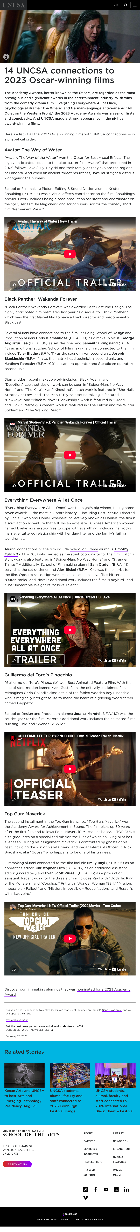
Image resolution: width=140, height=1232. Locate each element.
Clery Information (92, 1219)
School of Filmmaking (22, 189)
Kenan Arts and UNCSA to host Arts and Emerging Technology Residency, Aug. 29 (24, 1098)
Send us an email (112, 1010)
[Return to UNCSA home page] (13, 5)
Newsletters (92, 1162)
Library (118, 1133)
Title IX (75, 1219)
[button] (116, 5)
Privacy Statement (47, 1219)
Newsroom (121, 1141)
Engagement (121, 1149)
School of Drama (84, 549)
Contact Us (17, 1164)
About (88, 1133)
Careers (89, 1141)
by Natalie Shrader (17, 1020)
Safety (64, 1219)
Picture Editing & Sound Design (68, 189)
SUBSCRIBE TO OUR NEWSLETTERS (29, 1029)
